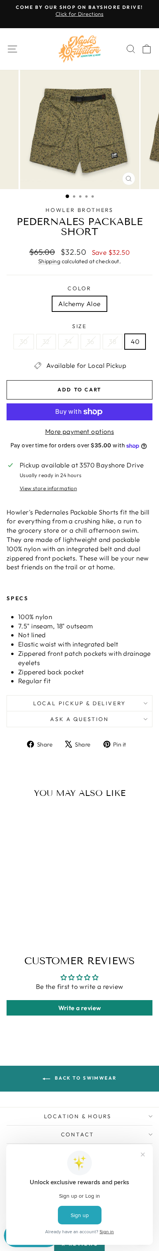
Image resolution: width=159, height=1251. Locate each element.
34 (68, 341)
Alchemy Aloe (79, 304)
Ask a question (79, 719)
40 (135, 341)
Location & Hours (78, 1116)
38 (112, 341)
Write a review (79, 1008)
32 (46, 341)
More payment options (79, 431)
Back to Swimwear (85, 1078)
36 (91, 341)
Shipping (49, 261)
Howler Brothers (79, 210)
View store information (48, 488)
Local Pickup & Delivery (79, 703)
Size (79, 326)
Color (79, 288)
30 (24, 341)
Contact (78, 1134)
